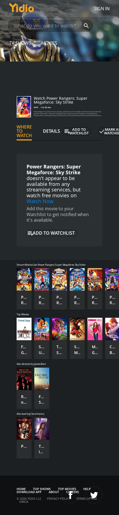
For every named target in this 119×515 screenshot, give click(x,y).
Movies (49, 43)
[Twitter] (93, 495)
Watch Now (40, 201)
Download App (29, 492)
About (54, 492)
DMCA (23, 501)
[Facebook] (70, 495)
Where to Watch (24, 131)
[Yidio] (21, 8)
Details (51, 131)
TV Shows (20, 43)
